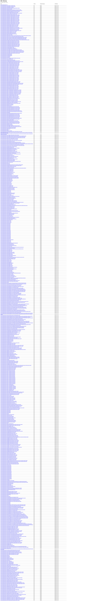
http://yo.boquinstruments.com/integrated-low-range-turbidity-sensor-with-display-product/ (11, 161)
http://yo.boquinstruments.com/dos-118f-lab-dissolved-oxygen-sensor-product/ (9, 120)
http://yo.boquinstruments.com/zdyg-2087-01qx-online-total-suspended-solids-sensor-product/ (11, 552)
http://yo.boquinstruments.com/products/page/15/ (6, 476)
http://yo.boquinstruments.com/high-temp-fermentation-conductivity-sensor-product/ (10, 575)
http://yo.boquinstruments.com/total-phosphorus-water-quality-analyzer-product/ (9, 593)
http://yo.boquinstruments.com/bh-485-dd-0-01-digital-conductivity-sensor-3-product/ (10, 15)
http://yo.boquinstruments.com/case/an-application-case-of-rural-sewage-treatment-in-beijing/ (11, 521)
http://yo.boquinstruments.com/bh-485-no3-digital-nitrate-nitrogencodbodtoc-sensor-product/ (11, 30)
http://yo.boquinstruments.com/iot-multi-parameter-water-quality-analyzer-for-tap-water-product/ (11, 587)
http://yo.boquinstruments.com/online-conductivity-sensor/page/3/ (8, 399)
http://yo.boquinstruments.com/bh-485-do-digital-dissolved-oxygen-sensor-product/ (10, 27)
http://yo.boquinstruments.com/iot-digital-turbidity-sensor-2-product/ (8, 343)
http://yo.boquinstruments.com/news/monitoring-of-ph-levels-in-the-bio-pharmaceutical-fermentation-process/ (13, 302)
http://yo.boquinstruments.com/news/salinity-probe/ (6, 251)
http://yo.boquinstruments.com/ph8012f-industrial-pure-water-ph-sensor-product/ (10, 449)
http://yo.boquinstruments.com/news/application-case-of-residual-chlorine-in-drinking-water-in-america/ (12, 286)
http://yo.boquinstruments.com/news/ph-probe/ (6, 241)
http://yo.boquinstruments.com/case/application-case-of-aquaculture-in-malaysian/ (10, 499)
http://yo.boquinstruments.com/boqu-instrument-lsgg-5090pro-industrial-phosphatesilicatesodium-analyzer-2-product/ (14, 37)
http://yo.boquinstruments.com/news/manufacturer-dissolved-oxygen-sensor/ (9, 210)
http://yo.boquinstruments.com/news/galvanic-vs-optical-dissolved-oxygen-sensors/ (10, 196)
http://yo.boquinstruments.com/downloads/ (5, 112)
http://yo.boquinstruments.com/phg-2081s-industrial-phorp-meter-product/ (9, 454)
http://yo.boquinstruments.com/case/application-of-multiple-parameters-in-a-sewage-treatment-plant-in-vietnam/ (13, 504)
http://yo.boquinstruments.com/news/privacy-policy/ (6, 246)
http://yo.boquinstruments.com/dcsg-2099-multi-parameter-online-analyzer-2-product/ (10, 62)
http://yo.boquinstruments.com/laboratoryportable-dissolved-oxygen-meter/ (9, 354)
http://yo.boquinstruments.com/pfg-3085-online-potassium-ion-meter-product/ (9, 435)
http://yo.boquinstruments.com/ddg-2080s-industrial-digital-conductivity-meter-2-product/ (10, 81)
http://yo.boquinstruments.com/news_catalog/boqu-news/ (7, 384)
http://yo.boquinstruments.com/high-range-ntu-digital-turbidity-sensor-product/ (9, 138)
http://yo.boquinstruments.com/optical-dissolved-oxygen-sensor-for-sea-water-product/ (10, 430)
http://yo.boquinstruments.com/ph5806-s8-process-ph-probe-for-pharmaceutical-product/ (11, 444)
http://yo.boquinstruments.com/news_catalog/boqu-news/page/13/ (8, 380)
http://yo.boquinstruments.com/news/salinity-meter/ (6, 249)
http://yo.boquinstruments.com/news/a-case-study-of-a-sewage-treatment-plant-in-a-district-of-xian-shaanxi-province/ (14, 305)
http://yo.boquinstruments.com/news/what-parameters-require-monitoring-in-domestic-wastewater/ (12, 318)
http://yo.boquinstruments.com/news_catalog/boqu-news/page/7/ (8, 375)
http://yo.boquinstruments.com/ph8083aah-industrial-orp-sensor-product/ (9, 451)
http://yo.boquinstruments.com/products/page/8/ (6, 470)
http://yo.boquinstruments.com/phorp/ (5, 413)
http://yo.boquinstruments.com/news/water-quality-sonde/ (7, 269)
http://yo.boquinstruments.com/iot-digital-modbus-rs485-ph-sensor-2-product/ (9, 564)
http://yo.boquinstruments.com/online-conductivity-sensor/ (7, 400)
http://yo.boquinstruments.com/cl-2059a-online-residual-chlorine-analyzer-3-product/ (10, 42)
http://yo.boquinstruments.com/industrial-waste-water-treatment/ (8, 160)
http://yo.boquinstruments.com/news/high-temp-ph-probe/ (7, 199)
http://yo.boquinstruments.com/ (4, 4)
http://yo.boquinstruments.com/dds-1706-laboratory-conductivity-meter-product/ (9, 97)
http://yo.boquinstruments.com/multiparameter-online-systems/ (8, 363)
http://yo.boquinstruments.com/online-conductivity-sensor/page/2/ (8, 398)
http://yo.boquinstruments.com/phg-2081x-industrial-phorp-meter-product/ (9, 455)
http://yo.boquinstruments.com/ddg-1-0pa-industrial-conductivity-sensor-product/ (10, 77)
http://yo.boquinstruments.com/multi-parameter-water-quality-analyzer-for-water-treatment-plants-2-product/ (13, 583)
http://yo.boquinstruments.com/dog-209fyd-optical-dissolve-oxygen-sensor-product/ (10, 117)
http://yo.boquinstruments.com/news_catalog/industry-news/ (7, 389)
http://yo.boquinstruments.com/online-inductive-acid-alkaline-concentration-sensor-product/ (11, 404)
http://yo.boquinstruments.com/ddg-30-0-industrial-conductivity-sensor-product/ (9, 87)
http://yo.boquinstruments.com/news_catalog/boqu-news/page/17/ (8, 383)
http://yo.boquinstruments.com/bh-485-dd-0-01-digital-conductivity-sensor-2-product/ (10, 14)
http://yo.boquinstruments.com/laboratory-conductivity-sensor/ (8, 350)
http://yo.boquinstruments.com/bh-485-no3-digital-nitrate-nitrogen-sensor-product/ (10, 29)
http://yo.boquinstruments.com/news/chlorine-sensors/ (7, 180)
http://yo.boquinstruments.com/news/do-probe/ (6, 191)
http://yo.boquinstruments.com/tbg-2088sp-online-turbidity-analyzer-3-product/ (9, 526)
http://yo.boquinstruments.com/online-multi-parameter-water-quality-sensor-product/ (10, 409)
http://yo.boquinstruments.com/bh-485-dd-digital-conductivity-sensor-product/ (9, 26)
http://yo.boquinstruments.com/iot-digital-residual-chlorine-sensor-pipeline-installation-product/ (11, 338)
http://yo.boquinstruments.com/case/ (5, 495)
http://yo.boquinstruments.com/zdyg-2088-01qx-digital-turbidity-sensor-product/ (9, 554)
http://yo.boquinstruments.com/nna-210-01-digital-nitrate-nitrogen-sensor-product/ (10, 394)
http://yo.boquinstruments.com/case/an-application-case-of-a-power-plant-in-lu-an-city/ (10, 519)
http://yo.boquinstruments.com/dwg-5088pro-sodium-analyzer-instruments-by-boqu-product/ (11, 126)
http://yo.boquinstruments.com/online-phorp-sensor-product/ (7, 414)
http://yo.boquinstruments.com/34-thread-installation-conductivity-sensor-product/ (10, 573)
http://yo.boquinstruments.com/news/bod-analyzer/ (6, 174)
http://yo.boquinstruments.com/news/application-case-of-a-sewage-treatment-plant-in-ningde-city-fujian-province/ (13, 323)
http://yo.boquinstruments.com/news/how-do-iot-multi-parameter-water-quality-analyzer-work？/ (11, 284)
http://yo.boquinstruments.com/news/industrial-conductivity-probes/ (8, 204)
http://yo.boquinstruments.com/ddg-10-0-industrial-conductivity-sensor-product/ (9, 80)
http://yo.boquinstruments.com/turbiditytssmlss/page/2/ (7, 544)
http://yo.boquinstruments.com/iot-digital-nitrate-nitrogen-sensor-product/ (9, 333)
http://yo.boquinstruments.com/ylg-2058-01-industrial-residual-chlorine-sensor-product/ (10, 550)
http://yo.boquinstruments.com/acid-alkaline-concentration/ (7, 7)
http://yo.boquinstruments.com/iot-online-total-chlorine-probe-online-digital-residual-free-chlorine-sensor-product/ (13, 349)
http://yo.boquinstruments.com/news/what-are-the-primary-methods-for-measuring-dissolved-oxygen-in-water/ (13, 310)
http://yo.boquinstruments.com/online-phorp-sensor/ (6, 415)
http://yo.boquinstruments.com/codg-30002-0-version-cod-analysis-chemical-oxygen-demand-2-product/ (12, 51)
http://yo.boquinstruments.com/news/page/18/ (6, 236)
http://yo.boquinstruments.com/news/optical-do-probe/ (7, 219)
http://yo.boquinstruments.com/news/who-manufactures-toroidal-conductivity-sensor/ (10, 280)
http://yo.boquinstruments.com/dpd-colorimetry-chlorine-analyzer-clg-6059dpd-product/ (10, 565)
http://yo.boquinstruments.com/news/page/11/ (6, 230)
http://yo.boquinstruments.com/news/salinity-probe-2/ (6, 250)
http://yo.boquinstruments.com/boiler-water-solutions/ (6, 34)
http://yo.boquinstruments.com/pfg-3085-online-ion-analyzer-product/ (8, 434)
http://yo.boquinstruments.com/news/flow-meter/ (6, 194)
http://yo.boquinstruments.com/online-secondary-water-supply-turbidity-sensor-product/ (10, 425)
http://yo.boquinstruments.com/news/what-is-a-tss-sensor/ (7, 274)
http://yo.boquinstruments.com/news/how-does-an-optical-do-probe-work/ (9, 201)
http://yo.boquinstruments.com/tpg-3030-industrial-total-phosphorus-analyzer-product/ (10, 539)
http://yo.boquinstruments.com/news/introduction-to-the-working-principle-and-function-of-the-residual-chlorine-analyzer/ (14, 205)
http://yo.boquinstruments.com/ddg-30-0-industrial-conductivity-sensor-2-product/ (10, 86)
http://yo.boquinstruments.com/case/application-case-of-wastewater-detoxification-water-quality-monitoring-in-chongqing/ (14, 516)
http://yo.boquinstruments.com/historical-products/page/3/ (7, 559)
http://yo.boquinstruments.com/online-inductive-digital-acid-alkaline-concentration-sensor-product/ (11, 405)
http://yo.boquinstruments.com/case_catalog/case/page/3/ (7, 563)
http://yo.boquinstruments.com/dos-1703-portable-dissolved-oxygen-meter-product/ (10, 121)
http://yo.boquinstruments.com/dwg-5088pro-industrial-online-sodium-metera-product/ (10, 125)
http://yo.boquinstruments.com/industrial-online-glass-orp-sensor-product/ (9, 151)
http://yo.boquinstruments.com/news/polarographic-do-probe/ (7, 244)
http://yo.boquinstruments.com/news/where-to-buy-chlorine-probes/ (8, 279)
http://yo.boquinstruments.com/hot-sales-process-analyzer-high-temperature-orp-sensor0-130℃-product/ (12, 145)
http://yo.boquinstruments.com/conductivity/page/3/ (6, 54)
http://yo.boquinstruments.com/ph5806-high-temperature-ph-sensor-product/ (9, 439)
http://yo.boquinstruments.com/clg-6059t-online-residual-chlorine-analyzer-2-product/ (10, 45)
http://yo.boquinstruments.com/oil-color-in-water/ (6, 395)
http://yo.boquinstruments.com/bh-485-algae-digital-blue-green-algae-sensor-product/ (10, 11)
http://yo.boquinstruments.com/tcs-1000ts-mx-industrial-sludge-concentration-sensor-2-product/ (11, 530)
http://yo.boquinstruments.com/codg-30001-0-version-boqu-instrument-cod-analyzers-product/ (11, 49)
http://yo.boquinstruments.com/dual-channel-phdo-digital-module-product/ (9, 567)
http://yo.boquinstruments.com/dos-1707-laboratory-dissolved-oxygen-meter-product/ (10, 122)
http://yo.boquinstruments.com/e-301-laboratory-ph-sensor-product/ (8, 127)
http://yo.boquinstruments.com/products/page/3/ (6, 466)
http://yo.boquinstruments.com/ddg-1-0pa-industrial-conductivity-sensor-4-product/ (10, 76)
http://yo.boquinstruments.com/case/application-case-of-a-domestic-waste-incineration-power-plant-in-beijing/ (13, 509)
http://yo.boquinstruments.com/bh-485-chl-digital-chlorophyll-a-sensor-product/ (9, 12)
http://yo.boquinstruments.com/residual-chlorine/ (6, 484)
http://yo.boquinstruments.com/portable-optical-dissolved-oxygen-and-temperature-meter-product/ (12, 579)
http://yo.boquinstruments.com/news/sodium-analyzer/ (7, 256)
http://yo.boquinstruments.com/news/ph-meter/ (6, 240)
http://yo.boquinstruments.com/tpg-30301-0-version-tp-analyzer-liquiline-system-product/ (10, 541)
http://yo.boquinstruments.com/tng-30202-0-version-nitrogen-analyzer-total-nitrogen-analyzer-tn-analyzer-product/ (13, 536)
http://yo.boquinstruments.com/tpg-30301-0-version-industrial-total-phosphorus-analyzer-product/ (11, 540)
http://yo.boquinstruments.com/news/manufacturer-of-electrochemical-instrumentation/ (10, 211)
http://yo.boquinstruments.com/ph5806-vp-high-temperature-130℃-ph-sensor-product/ (10, 445)
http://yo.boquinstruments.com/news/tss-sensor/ (6, 261)
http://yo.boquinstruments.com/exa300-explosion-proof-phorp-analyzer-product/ (9, 574)
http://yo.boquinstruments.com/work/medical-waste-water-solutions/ (8, 420)
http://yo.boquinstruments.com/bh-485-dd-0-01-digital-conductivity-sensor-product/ (10, 16)
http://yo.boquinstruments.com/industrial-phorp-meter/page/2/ (7, 155)
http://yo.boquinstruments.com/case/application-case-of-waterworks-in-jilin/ (9, 510)
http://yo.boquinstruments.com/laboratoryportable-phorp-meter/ (8, 355)
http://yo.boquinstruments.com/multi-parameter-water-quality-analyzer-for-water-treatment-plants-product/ (12, 582)
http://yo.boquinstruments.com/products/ (5, 479)
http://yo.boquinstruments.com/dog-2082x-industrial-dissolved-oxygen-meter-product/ (10, 107)
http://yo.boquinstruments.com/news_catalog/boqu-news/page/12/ (8, 379)
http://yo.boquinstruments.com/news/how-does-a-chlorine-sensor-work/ (9, 200)
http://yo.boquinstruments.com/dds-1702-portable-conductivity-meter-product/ (9, 95)
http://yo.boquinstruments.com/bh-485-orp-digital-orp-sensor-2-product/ (9, 31)
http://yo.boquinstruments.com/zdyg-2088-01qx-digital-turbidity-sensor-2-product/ (10, 553)
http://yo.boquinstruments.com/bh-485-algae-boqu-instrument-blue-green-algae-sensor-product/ (11, 10)
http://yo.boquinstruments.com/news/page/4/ (5, 225)
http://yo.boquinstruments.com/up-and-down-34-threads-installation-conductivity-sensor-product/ (11, 577)
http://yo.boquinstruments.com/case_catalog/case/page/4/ (7, 562)
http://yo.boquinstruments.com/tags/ (5, 490)
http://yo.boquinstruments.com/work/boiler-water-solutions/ (7, 418)
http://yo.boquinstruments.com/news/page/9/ (5, 229)
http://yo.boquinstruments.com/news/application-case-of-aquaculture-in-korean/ (9, 287)
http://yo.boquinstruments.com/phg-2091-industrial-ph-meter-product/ (8, 456)
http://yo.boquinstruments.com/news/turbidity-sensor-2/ (7, 265)
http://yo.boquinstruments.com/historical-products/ (6, 557)
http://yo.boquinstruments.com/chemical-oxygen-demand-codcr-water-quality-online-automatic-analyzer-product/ (13, 594)
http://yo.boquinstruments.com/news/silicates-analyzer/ (7, 254)
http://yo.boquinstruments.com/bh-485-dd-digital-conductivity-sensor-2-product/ (9, 24)
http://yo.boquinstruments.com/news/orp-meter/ (6, 220)
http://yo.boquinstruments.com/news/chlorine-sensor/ (6, 179)
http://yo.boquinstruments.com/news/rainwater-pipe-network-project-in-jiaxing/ (9, 295)
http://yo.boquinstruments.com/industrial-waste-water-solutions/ (8, 159)
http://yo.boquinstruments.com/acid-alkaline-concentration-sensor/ (8, 6)
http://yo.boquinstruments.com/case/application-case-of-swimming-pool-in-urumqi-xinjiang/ (11, 511)
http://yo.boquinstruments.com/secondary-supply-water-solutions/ (8, 486)
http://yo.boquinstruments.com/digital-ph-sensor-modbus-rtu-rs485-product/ (9, 102)
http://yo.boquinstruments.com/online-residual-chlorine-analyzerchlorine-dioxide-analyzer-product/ (11, 424)
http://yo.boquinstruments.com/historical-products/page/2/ (7, 558)
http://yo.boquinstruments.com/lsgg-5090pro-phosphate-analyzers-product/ (9, 358)
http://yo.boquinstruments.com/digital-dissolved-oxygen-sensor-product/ (9, 570)
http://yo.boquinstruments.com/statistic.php (5, 560)
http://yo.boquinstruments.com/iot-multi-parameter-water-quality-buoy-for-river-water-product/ (11, 348)
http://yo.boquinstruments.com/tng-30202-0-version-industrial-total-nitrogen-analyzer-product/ (11, 535)
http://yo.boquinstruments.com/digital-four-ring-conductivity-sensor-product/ (9, 569)
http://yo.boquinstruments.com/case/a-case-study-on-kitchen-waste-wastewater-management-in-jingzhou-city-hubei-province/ (15, 525)
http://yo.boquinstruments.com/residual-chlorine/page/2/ (7, 485)
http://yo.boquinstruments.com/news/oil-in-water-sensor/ (7, 216)
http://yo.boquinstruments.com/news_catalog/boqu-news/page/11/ (8, 378)
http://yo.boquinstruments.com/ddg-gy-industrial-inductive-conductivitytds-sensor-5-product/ (11, 92)
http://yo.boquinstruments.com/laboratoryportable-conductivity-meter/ (8, 353)
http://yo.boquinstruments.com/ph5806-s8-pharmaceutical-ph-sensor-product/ (9, 443)
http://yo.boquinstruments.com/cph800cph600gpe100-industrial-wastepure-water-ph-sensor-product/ (12, 61)
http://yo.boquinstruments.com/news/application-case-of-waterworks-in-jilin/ (9, 296)
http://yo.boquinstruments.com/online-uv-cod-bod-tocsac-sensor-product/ (9, 428)
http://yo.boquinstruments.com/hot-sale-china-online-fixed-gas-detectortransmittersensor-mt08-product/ (12, 144)
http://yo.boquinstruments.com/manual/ (5, 359)
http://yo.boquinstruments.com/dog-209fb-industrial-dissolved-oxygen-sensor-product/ (10, 116)
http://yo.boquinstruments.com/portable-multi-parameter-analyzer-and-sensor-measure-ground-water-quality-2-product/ (14, 460)
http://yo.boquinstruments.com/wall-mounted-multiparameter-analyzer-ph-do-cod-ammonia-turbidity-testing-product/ (13, 546)
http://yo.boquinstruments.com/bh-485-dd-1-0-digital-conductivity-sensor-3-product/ (10, 19)
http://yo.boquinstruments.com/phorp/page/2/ (6, 410)
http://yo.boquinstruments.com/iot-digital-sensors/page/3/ (7, 340)
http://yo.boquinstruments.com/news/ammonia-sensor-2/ (7, 171)
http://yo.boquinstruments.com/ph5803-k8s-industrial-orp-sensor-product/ (9, 438)
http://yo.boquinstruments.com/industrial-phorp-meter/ (7, 154)
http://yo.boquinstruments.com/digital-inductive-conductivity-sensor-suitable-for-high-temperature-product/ (12, 599)
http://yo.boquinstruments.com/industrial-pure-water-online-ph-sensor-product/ (9, 156)
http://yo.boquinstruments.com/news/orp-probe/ (6, 221)
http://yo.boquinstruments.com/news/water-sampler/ (6, 270)
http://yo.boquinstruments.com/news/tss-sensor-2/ (6, 260)
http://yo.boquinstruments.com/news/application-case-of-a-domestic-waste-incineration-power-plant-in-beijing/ (13, 291)
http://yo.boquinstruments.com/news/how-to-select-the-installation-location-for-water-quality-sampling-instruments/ (13, 307)
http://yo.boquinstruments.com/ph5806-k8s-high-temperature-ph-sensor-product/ (10, 440)
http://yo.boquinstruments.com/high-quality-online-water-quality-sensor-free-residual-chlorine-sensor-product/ (13, 137)
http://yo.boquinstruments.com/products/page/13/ (6, 474)
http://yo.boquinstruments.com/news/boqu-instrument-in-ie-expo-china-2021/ (9, 176)
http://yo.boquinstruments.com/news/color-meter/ (6, 184)
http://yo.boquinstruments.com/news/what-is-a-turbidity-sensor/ (8, 275)
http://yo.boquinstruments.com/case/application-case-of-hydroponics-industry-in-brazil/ (10, 500)
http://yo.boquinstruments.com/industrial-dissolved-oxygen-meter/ (8, 150)
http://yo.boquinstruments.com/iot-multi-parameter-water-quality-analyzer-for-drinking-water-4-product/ (12, 572)
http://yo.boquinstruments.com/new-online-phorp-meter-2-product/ (8, 369)
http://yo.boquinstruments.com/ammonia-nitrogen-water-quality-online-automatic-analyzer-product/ (12, 592)
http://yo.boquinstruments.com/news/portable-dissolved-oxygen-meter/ (8, 245)
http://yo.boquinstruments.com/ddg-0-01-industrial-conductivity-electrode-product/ (10, 65)
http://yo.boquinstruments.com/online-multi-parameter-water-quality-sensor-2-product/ (10, 408)
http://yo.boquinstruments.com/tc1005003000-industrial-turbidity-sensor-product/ (10, 529)
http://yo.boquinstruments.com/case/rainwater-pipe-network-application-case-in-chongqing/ (11, 506)
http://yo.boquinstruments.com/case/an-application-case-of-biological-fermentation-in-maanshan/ (11, 520)
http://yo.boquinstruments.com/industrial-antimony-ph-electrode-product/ (9, 146)
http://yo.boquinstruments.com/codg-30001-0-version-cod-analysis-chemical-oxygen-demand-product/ (12, 50)
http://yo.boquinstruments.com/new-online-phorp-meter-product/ (8, 370)
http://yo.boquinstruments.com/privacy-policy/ (6, 464)
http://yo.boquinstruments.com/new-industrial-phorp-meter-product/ (8, 368)
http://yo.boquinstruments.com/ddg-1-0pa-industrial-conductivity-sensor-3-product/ (10, 75)
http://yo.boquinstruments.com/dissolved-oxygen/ (6, 105)
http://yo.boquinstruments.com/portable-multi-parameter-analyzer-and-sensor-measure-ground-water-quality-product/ (14, 461)
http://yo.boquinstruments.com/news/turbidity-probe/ (6, 264)
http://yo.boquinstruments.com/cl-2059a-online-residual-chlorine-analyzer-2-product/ (10, 41)
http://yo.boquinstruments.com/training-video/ (6, 494)
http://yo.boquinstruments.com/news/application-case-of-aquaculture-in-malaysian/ (10, 292)
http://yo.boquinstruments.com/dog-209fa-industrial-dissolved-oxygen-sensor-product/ (10, 115)
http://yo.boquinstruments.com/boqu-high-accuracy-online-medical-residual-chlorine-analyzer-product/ (12, 36)
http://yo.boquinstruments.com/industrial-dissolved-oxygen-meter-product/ (9, 149)
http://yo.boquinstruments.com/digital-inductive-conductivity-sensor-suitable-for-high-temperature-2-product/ (13, 598)
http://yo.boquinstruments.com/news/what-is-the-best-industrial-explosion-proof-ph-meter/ (11, 325)
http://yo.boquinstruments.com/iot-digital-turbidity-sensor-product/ (8, 344)
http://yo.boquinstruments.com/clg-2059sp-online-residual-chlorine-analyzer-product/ (10, 44)
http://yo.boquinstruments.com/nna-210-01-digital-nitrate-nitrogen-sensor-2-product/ (10, 393)
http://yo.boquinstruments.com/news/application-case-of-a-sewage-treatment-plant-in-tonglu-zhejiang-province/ (13, 290)
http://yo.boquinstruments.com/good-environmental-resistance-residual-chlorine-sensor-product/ (11, 131)
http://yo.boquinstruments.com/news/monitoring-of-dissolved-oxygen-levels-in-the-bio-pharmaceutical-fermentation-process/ (14, 301)
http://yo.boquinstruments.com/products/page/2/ (6, 465)
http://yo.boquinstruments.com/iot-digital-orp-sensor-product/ (7, 335)
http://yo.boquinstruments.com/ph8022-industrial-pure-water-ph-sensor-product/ (9, 450)
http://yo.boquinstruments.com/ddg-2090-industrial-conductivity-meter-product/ (9, 85)
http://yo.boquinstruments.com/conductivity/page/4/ (6, 55)
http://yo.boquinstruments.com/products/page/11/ (6, 471)
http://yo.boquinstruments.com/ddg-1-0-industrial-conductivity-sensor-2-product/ (10, 72)
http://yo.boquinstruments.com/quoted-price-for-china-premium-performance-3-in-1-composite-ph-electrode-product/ (14, 481)
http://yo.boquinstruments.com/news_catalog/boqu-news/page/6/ (8, 374)
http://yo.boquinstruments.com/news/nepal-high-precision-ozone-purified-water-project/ (10, 315)
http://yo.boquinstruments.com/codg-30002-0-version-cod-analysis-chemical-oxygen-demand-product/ (12, 52)
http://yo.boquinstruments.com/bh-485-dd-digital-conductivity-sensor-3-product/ (9, 25)
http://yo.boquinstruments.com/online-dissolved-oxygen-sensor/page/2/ (9, 403)
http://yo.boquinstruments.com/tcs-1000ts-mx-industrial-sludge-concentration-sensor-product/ (11, 531)
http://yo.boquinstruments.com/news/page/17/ (6, 235)
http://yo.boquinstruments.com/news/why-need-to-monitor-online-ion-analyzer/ (9, 281)
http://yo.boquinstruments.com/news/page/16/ (6, 234)
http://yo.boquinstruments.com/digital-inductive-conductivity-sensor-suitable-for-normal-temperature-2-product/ (13, 597)
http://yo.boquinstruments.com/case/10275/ (5, 496)
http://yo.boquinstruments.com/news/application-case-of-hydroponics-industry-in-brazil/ (10, 297)
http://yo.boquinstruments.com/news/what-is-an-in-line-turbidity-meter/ (8, 276)
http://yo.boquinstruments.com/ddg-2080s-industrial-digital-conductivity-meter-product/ (10, 82)
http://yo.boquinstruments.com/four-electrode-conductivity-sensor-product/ (9, 578)
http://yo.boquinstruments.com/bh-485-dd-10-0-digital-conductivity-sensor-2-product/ (10, 22)
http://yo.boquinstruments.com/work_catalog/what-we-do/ (7, 423)
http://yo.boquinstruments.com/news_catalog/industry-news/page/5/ (8, 388)
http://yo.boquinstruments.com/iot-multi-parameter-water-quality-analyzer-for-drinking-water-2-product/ (12, 345)
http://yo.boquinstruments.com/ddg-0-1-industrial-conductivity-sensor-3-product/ (10, 67)
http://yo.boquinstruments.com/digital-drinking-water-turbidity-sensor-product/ (9, 100)
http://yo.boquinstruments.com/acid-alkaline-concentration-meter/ (8, 5)
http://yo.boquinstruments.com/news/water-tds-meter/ (7, 271)
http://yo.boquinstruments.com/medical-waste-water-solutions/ (7, 360)
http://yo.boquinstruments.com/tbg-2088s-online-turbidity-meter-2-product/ (9, 491)
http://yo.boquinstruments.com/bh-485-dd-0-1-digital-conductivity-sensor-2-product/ (10, 17)
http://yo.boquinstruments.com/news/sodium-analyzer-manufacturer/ (8, 255)
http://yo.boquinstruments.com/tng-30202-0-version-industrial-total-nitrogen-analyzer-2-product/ (11, 534)
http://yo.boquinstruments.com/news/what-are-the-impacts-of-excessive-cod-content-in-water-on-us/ (12, 306)
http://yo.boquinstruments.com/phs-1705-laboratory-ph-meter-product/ (8, 459)
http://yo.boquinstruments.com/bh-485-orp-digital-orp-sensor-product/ (8, 32)
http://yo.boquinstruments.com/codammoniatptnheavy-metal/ (7, 47)
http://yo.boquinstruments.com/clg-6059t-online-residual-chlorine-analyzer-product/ (10, 46)
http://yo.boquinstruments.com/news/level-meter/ (6, 209)
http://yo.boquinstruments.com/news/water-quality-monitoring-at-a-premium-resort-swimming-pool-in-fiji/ (12, 320)
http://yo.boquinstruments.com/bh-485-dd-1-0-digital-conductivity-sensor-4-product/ (10, 20)
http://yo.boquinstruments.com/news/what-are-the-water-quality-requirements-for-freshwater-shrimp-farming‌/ (13, 329)
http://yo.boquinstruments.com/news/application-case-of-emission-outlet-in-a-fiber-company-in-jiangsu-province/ (13, 319)
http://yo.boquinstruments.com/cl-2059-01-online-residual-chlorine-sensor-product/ (10, 40)
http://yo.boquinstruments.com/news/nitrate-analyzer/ (6, 215)
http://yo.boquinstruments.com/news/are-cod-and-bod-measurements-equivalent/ (10, 300)
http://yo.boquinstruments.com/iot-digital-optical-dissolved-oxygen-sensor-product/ (10, 334)
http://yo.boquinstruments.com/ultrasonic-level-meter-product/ (7, 545)
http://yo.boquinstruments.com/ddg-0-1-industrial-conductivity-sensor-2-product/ (10, 66)
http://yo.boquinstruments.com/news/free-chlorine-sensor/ (7, 195)
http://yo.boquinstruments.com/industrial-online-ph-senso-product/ (8, 588)
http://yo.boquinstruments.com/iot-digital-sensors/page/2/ (7, 339)
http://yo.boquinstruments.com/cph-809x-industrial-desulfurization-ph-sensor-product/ (10, 60)
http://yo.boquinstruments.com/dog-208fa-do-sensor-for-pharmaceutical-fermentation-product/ (11, 110)
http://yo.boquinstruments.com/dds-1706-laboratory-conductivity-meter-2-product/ (10, 96)
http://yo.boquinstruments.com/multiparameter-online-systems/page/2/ (8, 364)
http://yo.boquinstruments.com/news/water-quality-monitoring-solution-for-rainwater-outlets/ (11, 312)
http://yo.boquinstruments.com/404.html (5, 555)
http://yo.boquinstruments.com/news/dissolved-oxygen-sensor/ (8, 189)
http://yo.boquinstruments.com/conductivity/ (5, 56)
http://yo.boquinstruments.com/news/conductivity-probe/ (7, 186)
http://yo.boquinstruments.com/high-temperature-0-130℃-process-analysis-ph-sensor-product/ (11, 140)
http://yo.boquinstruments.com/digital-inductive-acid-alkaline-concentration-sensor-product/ (11, 101)
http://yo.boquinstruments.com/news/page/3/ (5, 224)
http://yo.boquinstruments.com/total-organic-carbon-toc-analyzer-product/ (9, 584)
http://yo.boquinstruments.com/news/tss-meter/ (6, 259)
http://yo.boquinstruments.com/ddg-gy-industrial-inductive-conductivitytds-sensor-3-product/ (11, 90)
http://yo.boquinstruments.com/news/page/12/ (6, 231)
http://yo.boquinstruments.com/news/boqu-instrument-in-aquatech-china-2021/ (9, 175)
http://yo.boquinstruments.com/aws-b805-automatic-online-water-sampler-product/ (10, 589)
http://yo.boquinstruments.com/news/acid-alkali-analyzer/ (7, 169)
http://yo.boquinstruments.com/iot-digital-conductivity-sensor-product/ (8, 166)
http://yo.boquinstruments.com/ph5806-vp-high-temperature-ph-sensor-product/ (9, 446)
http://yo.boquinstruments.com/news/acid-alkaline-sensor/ (7, 170)
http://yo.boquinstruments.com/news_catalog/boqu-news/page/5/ (8, 373)
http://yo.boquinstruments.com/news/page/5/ (5, 226)
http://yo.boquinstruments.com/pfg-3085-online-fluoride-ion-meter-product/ (9, 433)
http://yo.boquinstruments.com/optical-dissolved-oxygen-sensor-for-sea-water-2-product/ (11, 429)
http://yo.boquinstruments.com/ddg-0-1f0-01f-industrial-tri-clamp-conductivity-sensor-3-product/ (11, 70)
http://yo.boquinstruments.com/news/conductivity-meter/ (7, 185)
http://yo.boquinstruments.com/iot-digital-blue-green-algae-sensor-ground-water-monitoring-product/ (12, 164)
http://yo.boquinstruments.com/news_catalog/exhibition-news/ (7, 385)
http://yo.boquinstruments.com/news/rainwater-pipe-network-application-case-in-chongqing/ (11, 285)
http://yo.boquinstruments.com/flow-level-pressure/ (6, 130)
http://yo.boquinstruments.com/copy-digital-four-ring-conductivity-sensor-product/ (10, 568)
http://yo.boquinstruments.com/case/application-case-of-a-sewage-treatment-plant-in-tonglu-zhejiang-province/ (13, 505)
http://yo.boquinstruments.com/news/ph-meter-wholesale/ (7, 239)
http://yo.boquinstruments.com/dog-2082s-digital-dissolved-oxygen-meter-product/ (10, 106)
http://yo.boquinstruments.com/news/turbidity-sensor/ (6, 266)
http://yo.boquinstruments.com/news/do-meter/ (6, 190)
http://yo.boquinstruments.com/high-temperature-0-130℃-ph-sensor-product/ (9, 139)
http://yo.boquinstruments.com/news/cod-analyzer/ (6, 181)
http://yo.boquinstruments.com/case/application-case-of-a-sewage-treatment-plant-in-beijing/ (11, 501)
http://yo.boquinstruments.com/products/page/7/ (6, 469)
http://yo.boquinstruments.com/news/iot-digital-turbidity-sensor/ (8, 206)
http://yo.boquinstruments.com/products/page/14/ (6, 475)
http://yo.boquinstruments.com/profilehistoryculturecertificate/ (7, 480)
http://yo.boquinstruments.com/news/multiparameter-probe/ (7, 214)
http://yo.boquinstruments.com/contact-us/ (5, 57)
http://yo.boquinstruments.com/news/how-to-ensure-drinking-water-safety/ (9, 328)
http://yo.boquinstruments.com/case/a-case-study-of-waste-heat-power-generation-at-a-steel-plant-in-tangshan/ (13, 514)
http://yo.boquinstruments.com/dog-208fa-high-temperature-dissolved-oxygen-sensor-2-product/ (11, 111)
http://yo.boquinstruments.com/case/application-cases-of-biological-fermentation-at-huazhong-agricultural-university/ (14, 515)
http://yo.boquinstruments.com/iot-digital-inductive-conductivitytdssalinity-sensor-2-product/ (11, 330)
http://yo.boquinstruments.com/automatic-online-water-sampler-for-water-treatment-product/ (11, 9)
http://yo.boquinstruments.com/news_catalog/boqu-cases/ (7, 390)
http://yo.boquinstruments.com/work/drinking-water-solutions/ (7, 419)
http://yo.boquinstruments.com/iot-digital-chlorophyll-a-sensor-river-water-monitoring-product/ (11, 165)
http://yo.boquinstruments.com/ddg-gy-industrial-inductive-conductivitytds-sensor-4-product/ (11, 91)
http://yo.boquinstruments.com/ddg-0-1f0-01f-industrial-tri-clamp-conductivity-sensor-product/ (11, 71)
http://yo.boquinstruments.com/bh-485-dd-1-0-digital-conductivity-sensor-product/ (10, 21)
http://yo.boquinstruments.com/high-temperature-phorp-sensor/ (8, 141)
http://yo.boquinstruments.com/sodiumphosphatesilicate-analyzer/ (8, 489)
